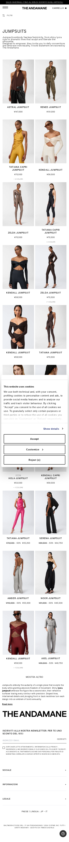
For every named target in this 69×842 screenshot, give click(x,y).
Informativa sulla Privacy (46, 747)
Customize (32, 449)
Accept (34, 439)
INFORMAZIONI (10, 784)
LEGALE (6, 799)
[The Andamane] (34, 8)
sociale (7, 770)
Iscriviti (61, 739)
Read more (7, 704)
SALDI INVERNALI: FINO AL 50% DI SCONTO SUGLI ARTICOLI (34, 2)
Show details (51, 428)
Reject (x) (34, 460)
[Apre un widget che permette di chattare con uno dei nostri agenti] (57, 836)
